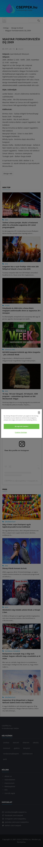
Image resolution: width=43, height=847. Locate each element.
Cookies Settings (21, 432)
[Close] (39, 412)
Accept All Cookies (21, 426)
